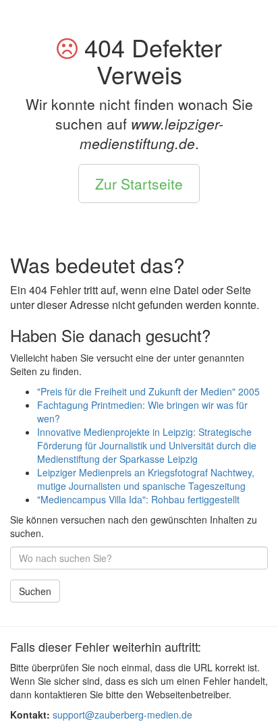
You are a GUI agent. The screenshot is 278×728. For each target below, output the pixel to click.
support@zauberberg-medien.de (122, 714)
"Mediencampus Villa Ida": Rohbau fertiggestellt (138, 499)
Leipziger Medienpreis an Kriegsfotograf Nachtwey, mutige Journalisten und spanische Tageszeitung (145, 479)
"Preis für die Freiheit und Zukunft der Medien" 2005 (148, 391)
